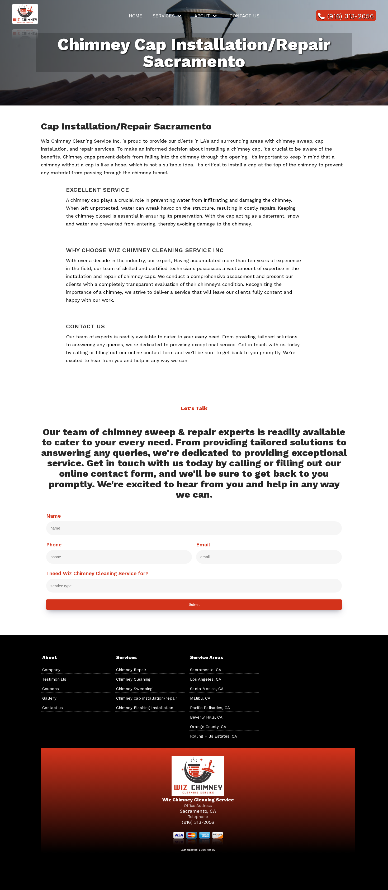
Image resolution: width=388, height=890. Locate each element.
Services (164, 15)
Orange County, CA (208, 726)
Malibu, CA (200, 698)
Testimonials (54, 679)
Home (135, 15)
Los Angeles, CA (205, 679)
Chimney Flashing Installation (144, 707)
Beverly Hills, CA (206, 717)
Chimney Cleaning (133, 679)
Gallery (49, 698)
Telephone (198, 816)
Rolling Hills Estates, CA (213, 736)
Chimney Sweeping (134, 688)
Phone (53, 545)
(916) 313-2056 (198, 822)
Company (51, 669)
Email (203, 545)
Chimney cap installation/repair (146, 698)
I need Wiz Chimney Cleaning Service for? (97, 573)
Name (53, 516)
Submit (194, 605)
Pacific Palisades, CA (210, 707)
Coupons (50, 688)
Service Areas (206, 657)
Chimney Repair (131, 669)
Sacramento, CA (205, 669)
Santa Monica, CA (207, 688)
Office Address (198, 805)
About (202, 15)
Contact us (244, 15)
